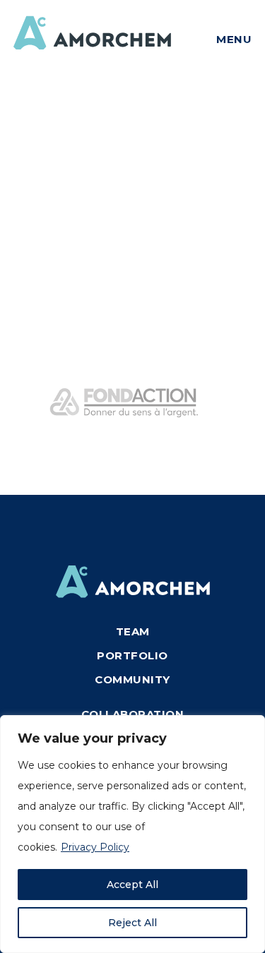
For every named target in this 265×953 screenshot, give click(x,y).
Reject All (132, 922)
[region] (132, 834)
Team (133, 631)
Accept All (132, 884)
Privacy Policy (95, 847)
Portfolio (132, 655)
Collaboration (132, 714)
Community (132, 679)
